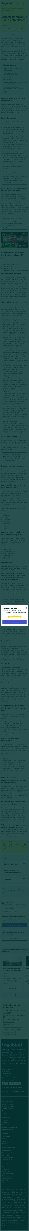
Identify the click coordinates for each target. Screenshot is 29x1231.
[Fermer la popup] (26, 608)
